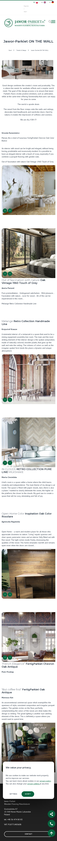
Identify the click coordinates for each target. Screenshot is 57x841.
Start (10, 50)
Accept (28, 794)
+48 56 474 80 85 (15, 819)
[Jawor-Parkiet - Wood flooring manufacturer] (24, 23)
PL (34, 2)
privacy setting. (33, 783)
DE (50, 2)
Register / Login (25, 8)
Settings (13, 794)
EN (42, 2)
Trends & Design (21, 50)
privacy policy (45, 781)
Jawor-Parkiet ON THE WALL (39, 50)
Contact (28, 834)
